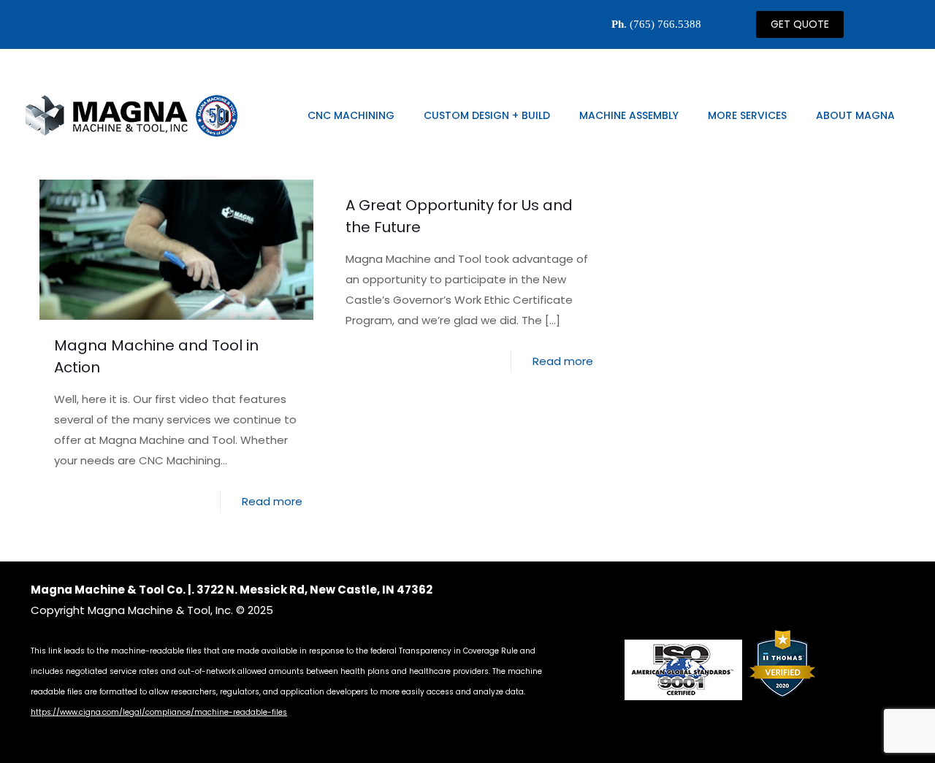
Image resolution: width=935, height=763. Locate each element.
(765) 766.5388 (665, 24)
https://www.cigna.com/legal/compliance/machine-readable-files (159, 712)
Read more (272, 501)
